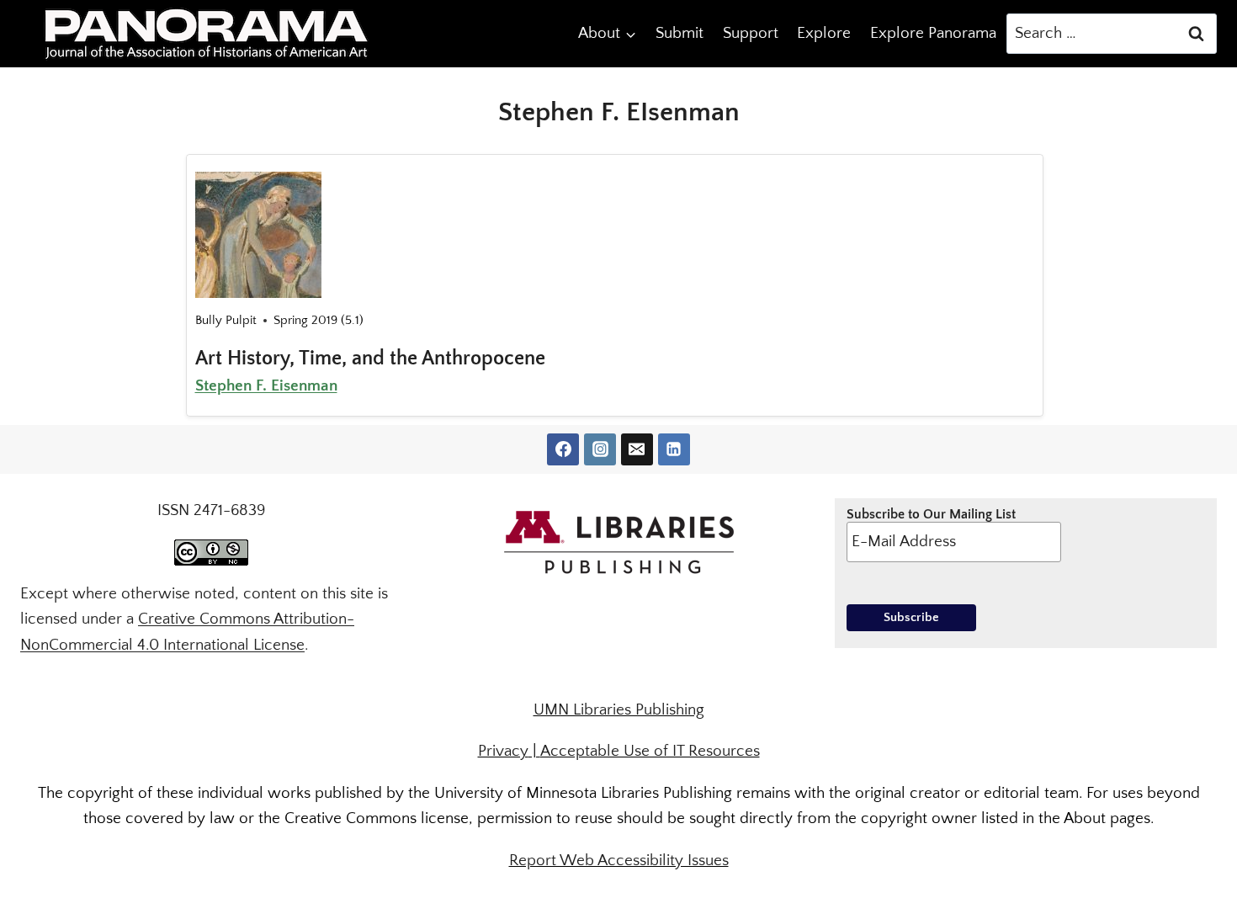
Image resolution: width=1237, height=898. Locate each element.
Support (750, 33)
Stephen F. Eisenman (266, 386)
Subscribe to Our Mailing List (931, 514)
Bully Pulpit (226, 320)
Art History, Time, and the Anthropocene (370, 358)
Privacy (503, 751)
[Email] (637, 449)
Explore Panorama (933, 33)
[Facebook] (563, 449)
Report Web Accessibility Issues (619, 860)
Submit (679, 33)
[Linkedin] (674, 449)
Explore (824, 33)
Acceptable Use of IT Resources (650, 751)
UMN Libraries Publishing (619, 710)
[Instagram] (600, 449)
